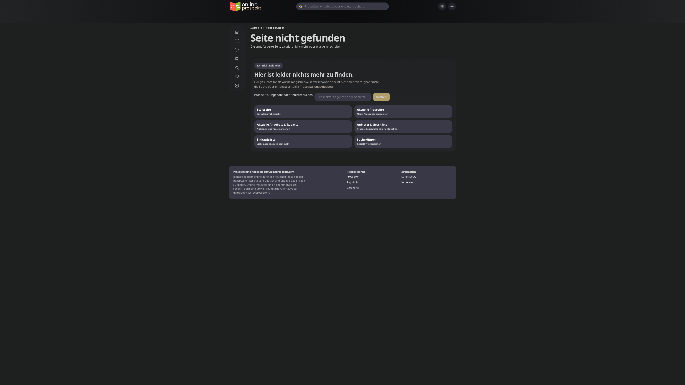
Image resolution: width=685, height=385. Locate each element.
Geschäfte (353, 187)
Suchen (381, 97)
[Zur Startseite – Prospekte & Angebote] (245, 6)
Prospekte (353, 176)
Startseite (256, 27)
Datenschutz (408, 176)
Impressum (408, 182)
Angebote (352, 182)
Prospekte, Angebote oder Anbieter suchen (283, 95)
